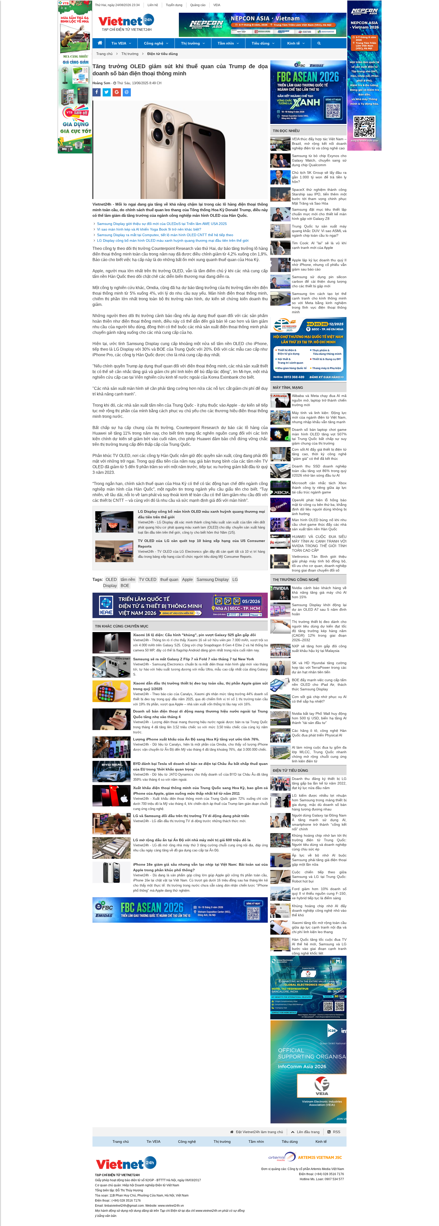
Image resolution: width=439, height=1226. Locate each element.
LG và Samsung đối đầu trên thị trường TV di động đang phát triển (191, 816)
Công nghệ (153, 43)
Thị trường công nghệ (296, 580)
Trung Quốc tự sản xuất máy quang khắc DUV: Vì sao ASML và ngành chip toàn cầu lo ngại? (319, 230)
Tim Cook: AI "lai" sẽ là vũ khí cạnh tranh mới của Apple (319, 245)
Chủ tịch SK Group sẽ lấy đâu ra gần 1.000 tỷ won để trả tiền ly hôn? (319, 177)
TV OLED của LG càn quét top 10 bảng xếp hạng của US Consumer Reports (201, 543)
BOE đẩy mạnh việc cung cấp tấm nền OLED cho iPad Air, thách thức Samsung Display (319, 684)
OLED (111, 579)
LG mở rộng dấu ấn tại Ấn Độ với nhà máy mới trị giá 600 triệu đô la (191, 840)
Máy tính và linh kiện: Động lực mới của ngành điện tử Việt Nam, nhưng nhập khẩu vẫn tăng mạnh (319, 417)
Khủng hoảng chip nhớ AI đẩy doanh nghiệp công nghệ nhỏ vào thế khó (319, 910)
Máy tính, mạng (288, 388)
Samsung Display (213, 579)
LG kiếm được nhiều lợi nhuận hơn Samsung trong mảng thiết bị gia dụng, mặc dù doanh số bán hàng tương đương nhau (319, 802)
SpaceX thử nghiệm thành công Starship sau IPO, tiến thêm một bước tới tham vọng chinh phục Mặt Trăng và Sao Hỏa (319, 196)
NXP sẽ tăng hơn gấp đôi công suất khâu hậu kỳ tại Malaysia (319, 648)
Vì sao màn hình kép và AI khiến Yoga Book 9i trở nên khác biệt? (149, 229)
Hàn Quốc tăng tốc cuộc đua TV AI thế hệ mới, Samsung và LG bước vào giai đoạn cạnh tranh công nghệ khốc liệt (319, 946)
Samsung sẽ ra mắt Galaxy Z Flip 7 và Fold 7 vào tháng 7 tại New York (193, 659)
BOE (125, 585)
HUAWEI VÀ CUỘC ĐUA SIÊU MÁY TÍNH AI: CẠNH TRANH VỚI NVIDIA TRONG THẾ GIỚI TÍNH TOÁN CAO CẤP (319, 543)
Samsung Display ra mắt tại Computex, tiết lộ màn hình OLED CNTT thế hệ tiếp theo (165, 235)
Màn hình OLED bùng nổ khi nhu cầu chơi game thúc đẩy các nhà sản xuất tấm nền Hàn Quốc (319, 524)
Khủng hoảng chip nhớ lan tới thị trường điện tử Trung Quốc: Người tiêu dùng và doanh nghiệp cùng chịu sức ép (319, 842)
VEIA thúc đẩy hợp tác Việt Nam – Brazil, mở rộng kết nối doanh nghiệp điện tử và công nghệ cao (319, 143)
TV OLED (147, 579)
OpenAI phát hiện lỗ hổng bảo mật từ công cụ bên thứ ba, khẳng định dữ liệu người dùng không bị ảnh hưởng (319, 507)
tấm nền (128, 579)
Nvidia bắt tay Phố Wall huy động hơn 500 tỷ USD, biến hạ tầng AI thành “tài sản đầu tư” (319, 718)
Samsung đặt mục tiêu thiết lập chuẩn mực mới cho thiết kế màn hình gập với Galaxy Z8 (319, 214)
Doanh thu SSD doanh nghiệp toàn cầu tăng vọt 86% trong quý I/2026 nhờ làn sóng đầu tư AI (319, 470)
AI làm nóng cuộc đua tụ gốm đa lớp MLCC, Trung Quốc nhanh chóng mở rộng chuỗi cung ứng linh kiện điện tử (319, 754)
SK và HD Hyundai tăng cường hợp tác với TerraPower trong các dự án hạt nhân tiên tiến (319, 667)
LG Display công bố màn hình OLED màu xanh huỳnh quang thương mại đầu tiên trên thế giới (172, 240)
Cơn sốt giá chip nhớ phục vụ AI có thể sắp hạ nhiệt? (319, 699)
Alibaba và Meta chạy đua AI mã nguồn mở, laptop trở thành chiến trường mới (319, 400)
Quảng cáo (198, 5)
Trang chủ (104, 54)
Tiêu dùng (261, 43)
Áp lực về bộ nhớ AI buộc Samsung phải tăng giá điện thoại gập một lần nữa (319, 859)
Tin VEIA (119, 43)
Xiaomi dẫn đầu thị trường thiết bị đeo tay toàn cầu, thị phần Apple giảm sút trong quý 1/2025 (200, 686)
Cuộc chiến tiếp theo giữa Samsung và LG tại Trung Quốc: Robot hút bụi (319, 876)
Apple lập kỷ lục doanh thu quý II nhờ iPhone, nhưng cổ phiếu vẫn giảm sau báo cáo (319, 264)
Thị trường (190, 43)
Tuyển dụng (174, 5)
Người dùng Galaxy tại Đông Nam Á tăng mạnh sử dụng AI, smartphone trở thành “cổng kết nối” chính (319, 822)
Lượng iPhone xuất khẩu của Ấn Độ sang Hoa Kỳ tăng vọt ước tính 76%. (196, 739)
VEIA (216, 5)
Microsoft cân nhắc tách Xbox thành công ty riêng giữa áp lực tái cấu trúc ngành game (319, 487)
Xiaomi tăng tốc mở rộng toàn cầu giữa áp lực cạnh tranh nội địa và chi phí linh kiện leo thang (319, 927)
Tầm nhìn (226, 43)
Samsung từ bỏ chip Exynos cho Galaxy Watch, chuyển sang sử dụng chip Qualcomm (319, 160)
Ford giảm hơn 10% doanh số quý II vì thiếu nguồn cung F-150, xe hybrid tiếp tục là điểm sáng (319, 893)
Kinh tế (293, 43)
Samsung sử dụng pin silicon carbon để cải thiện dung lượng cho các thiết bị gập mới (319, 281)
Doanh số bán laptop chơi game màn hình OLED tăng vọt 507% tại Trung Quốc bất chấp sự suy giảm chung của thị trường (319, 436)
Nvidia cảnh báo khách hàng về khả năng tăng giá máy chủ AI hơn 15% (319, 592)
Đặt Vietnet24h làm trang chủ (259, 1132)
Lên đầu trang (308, 1132)
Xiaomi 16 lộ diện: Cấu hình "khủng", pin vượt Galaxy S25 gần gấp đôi (194, 635)
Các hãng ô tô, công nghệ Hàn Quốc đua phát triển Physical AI (319, 733)
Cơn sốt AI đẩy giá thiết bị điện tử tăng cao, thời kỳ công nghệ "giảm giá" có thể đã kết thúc (319, 454)
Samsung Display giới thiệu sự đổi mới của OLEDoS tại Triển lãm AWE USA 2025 (162, 224)
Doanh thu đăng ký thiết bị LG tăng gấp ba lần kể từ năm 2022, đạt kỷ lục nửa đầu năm (319, 783)
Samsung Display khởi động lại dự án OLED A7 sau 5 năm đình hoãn (319, 609)
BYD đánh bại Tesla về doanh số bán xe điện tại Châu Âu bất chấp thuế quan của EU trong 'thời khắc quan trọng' (200, 766)
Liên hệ (153, 5)
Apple (187, 579)
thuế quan (169, 579)
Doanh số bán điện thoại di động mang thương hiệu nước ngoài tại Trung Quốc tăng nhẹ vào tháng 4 (200, 714)
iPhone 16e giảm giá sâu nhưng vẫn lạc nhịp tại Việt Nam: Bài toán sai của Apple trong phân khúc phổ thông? (200, 867)
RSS (336, 1132)
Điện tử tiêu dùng (290, 770)
